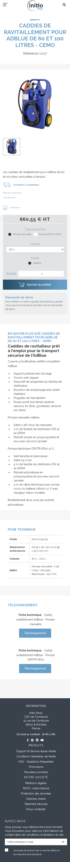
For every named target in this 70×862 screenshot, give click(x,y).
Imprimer (14, 207)
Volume (35, 244)
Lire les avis (9, 197)
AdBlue (37, 263)
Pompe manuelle (22, 234)
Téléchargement (35, 633)
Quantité (11, 273)
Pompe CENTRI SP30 (50, 234)
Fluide (35, 258)
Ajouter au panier (38, 284)
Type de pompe (35, 229)
